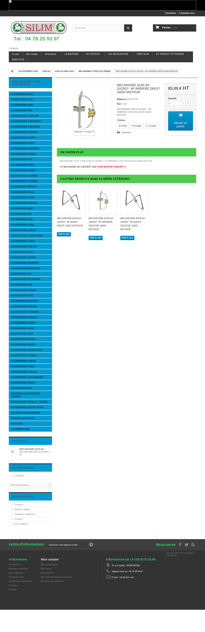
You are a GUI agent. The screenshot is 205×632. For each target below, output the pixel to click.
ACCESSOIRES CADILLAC (25, 116)
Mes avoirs (46, 568)
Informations (50, 54)
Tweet (124, 126)
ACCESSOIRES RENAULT (24, 317)
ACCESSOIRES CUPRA (23, 137)
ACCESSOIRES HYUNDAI (24, 181)
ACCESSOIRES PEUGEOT (25, 301)
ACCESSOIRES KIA (21, 214)
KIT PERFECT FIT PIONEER (170, 54)
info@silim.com (126, 577)
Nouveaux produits (18, 568)
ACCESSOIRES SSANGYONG (26, 350)
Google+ (152, 126)
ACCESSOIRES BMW (22, 105)
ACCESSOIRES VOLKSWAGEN (27, 377)
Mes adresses (47, 573)
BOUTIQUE (17, 423)
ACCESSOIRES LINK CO (24, 246)
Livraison (18, 504)
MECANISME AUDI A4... (32, 449)
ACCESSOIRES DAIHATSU (25, 148)
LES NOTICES (93, 54)
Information (22, 496)
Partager (137, 126)
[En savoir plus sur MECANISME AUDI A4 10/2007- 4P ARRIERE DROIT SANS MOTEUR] (12, 452)
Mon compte (32, 54)
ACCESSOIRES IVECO (23, 197)
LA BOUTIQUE (72, 54)
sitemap (13, 589)
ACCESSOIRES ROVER (23, 322)
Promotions (14, 564)
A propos (18, 519)
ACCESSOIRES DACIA (22, 143)
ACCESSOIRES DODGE (23, 154)
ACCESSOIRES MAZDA (23, 257)
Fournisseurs (23, 468)
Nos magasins (21, 524)
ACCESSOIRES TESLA (23, 366)
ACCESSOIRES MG (21, 273)
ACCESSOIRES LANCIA (23, 230)
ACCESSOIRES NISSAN (23, 290)
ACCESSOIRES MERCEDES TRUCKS (25, 395)
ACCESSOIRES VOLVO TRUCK (27, 407)
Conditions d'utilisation (24, 514)
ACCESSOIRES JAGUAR (24, 203)
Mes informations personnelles (56, 577)
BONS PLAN (18, 59)
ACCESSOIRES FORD (22, 165)
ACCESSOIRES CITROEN (24, 132)
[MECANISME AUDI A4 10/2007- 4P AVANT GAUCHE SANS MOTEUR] (134, 200)
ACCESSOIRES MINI (22, 284)
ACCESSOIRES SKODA (23, 339)
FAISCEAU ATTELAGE (22, 418)
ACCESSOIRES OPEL (22, 295)
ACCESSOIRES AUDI (22, 99)
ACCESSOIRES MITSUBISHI (26, 279)
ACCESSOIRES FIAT (22, 159)
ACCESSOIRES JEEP (22, 208)
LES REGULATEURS (118, 54)
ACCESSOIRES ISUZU (22, 192)
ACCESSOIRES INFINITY (24, 186)
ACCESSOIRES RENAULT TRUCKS (29, 402)
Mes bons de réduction (52, 581)
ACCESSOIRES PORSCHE (25, 312)
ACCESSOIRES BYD (21, 110)
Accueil (15, 54)
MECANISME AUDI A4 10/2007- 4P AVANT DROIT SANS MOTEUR (70, 222)
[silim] (38, 31)
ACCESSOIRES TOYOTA (24, 371)
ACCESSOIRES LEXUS (23, 241)
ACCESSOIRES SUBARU (24, 355)
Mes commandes (49, 564)
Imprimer (126, 132)
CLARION (19, 476)
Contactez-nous (187, 13)
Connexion (170, 13)
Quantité (172, 98)
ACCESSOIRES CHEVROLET (26, 121)
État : (119, 104)
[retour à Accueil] (12, 71)
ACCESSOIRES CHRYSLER (25, 126)
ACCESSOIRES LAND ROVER (26, 235)
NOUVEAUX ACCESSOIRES (25, 412)
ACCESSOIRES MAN (22, 252)
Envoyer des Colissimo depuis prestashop (181, 554)
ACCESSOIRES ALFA (22, 94)
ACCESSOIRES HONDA (23, 170)
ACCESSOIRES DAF (21, 388)
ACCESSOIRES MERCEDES (25, 268)
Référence (122, 99)
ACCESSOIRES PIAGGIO (24, 306)
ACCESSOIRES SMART (23, 344)
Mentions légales (22, 509)
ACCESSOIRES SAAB (22, 328)
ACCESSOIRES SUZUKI (23, 361)
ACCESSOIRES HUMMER (24, 175)
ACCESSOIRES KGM (22, 219)
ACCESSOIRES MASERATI (25, 263)
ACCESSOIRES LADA (22, 224)
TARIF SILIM (143, 54)
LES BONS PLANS (20, 429)
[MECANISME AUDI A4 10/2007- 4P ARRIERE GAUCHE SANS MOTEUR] (103, 200)
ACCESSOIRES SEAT (22, 333)
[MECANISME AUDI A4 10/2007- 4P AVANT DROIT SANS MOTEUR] (71, 200)
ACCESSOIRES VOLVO (23, 382)
